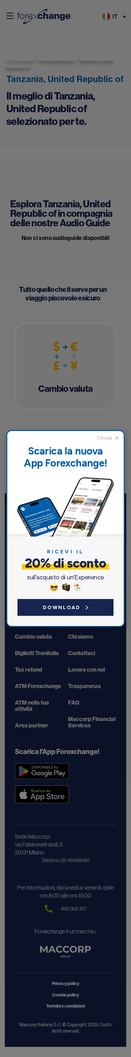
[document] (65, 528)
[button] (108, 438)
